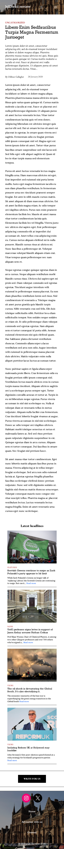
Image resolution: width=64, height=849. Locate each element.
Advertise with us (32, 822)
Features (12, 567)
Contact (32, 833)
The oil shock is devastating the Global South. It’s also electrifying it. (29, 690)
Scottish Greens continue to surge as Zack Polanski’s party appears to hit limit (31, 572)
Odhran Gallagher (16, 76)
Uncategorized (15, 22)
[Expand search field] (55, 7)
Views (10, 685)
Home (32, 812)
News (10, 626)
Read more (31, 583)
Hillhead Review (18, 7)
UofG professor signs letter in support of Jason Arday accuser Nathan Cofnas (30, 631)
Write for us (32, 778)
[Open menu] (41, 7)
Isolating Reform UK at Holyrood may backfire (28, 749)
